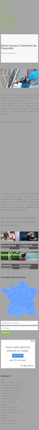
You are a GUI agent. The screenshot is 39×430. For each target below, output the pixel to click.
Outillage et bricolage (9, 20)
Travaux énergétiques (9, 16)
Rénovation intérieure (25, 266)
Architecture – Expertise (29, 246)
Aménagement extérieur (10, 27)
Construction (5, 8)
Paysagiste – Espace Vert (10, 266)
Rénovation (5, 12)
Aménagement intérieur (8, 246)
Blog (2, 31)
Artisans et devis (7, 4)
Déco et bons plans (8, 24)
